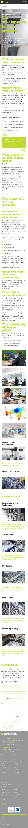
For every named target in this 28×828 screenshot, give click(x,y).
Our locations (3, 767)
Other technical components (6, 784)
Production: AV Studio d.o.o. (7, 824)
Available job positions (5, 794)
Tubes (2, 777)
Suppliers (16, 772)
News (15, 789)
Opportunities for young (5, 792)
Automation (16, 763)
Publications (16, 792)
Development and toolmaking (19, 761)
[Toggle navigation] (7, 2)
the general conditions (17, 698)
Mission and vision (4, 758)
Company (3, 755)
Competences (4, 6)
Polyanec (15, 796)
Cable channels (4, 782)
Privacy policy (4, 817)
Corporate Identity (17, 794)
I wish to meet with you (11, 681)
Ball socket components (5, 779)
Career (3, 789)
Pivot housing (3, 786)
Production (16, 765)
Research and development (19, 758)
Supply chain (16, 767)
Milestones (3, 765)
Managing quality (17, 769)
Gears (2, 775)
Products (3, 772)
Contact (3, 799)
